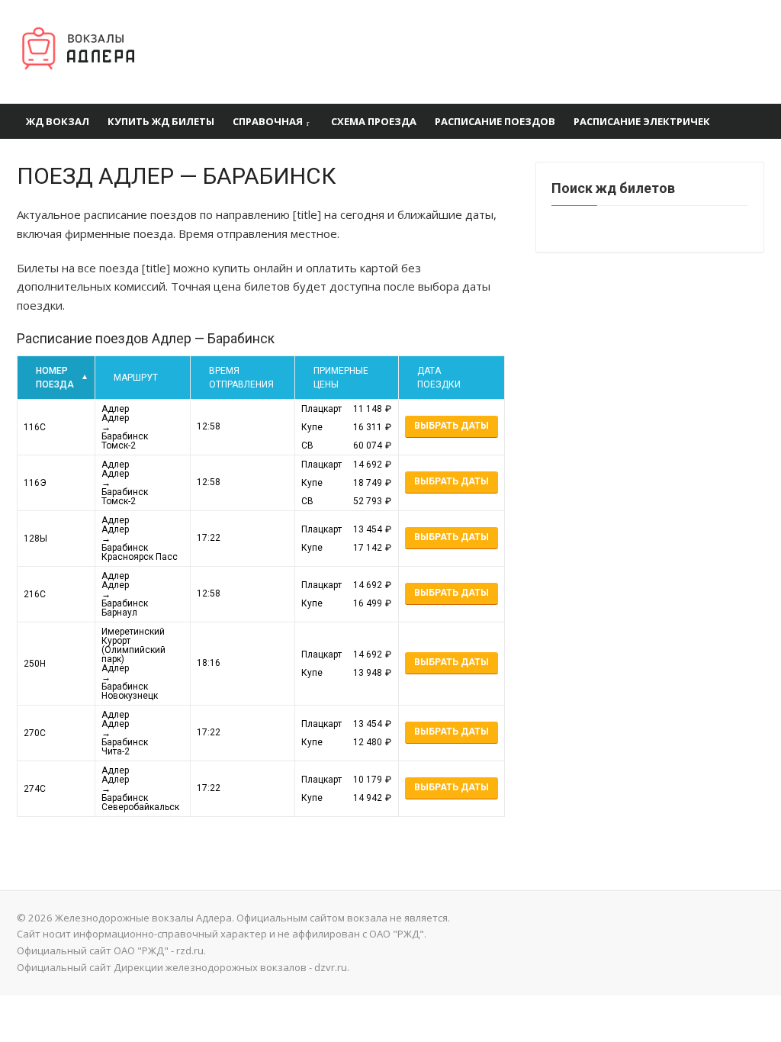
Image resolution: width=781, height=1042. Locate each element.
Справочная (268, 121)
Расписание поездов (495, 121)
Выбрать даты (451, 425)
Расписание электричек (642, 121)
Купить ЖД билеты (161, 121)
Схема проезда (373, 121)
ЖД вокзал (57, 121)
